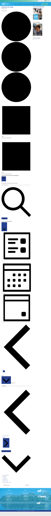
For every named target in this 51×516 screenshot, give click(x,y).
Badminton (27, 485)
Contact (39, 4)
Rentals (25, 4)
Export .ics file (5, 481)
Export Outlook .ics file (7, 482)
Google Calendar (6, 475)
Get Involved (35, 4)
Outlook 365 (5, 478)
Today (3, 375)
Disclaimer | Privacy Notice (31, 510)
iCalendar (4, 476)
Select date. (13, 383)
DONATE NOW (44, 4)
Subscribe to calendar (6, 451)
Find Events (4, 218)
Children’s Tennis (6, 485)
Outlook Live (5, 479)
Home (16, 4)
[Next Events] (4, 371)
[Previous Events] (17, 369)
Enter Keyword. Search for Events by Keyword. (10, 183)
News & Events (30, 4)
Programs (19, 4)
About (22, 4)
